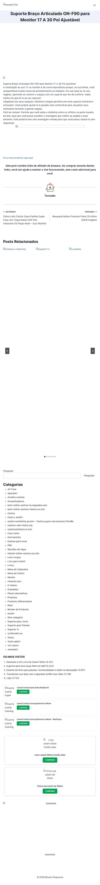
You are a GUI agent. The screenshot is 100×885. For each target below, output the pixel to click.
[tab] (44, 456)
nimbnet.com (14, 581)
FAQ (10, 545)
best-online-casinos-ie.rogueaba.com (27, 505)
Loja (9, 678)
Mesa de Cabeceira (18, 569)
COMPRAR (23, 692)
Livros (11, 565)
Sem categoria (15, 617)
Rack (10, 605)
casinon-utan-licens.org (20, 525)
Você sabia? (14, 641)
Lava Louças (14, 557)
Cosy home (13, 533)
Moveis (11, 577)
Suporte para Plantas (19, 625)
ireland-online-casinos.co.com (23, 553)
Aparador (12, 493)
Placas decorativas (17, 593)
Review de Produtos (18, 609)
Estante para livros (17, 541)
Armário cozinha (16, 497)
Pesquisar (8, 471)
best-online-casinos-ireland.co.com (26, 509)
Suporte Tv (13, 629)
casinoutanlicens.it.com (20, 529)
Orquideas (13, 589)
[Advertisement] (50, 52)
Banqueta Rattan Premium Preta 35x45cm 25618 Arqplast (74, 216)
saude (11, 613)
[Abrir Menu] (94, 5)
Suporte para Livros (18, 621)
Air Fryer (12, 489)
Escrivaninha (14, 537)
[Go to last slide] (7, 351)
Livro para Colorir (16, 561)
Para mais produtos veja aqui (18, 157)
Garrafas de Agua (17, 549)
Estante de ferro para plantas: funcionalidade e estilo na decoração (42, 670)
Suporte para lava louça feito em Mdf (26, 666)
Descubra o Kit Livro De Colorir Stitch (26, 662)
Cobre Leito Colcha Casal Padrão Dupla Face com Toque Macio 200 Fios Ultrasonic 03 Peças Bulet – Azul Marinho (24, 218)
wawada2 (13, 649)
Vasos (11, 637)
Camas (11, 513)
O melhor (12, 585)
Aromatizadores (16, 501)
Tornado (50, 195)
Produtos (12, 597)
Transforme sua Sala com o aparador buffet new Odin (35, 674)
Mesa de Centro (16, 573)
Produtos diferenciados (20, 601)
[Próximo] (93, 351)
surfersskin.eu (15, 633)
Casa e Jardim (15, 517)
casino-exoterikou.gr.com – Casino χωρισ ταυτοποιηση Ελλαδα (41, 521)
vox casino (13, 645)
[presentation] (17, 345)
